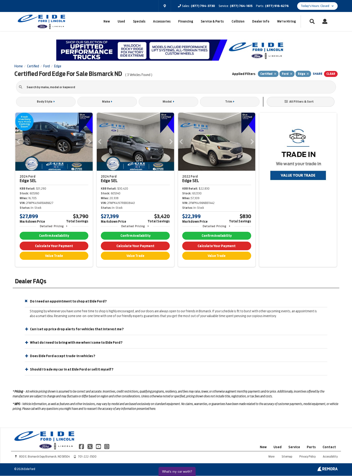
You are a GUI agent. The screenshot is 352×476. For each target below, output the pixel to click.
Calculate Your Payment (54, 246)
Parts (311, 447)
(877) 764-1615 (241, 6)
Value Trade (54, 256)
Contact (329, 447)
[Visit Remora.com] (327, 470)
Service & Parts (212, 21)
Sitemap (287, 456)
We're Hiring (286, 21)
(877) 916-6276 (277, 6)
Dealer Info (260, 21)
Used (121, 21)
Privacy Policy (307, 456)
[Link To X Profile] (90, 446)
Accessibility (330, 456)
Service (294, 447)
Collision (238, 21)
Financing (185, 21)
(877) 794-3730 (203, 6)
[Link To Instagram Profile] (107, 446)
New (106, 21)
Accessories (161, 21)
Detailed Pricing (51, 226)
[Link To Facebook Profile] (82, 446)
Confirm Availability (54, 236)
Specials (139, 21)
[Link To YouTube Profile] (99, 446)
